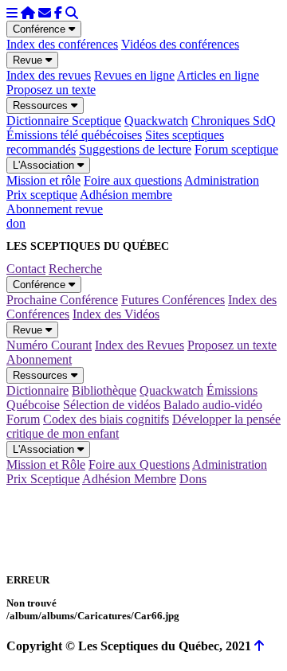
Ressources (42, 105)
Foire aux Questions (139, 464)
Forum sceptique (236, 149)
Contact (25, 268)
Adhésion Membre (129, 479)
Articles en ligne (218, 75)
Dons (192, 479)
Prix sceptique (41, 194)
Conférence (41, 29)
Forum (23, 419)
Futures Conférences (173, 299)
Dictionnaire (37, 390)
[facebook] (58, 13)
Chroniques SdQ (233, 120)
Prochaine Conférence (62, 299)
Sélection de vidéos (111, 405)
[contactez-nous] (44, 13)
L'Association (45, 165)
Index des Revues (139, 345)
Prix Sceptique (43, 479)
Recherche (75, 268)
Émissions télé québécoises (74, 135)
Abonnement (39, 359)
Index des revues (48, 75)
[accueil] (28, 13)
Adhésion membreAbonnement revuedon (89, 209)
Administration (221, 180)
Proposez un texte (51, 89)
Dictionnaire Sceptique (63, 120)
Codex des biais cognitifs (106, 419)
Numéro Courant (49, 345)
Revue (29, 60)
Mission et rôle (43, 180)
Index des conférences (62, 44)
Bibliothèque (104, 390)
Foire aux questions (133, 180)
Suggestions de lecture (135, 149)
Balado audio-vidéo (212, 405)
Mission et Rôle (45, 464)
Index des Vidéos (116, 314)
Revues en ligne (134, 75)
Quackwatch (156, 120)
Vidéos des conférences (180, 44)
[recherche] (71, 13)
